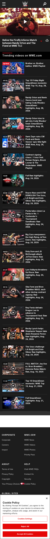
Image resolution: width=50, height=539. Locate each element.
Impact (5, 450)
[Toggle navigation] (3, 4)
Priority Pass (29, 455)
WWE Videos (29, 445)
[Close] (47, 498)
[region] (25, 517)
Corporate (6, 440)
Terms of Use (7, 469)
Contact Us (29, 474)
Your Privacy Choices (7, 484)
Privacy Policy (7, 474)
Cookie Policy (29, 484)
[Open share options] (47, 40)
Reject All (25, 526)
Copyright (6, 479)
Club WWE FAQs (29, 469)
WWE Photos (29, 450)
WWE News (29, 440)
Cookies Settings (25, 519)
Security (27, 479)
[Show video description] (41, 40)
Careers (5, 445)
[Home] (25, 4)
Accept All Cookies (25, 534)
